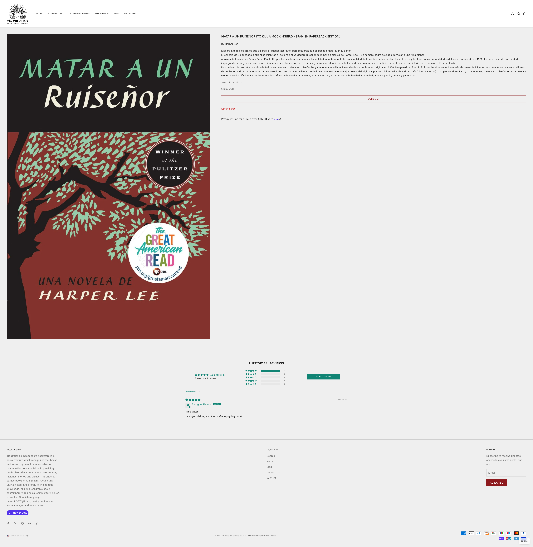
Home (270, 461)
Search (271, 456)
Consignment (130, 14)
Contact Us (273, 472)
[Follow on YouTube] (29, 523)
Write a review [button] (323, 376)
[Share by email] (241, 82)
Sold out (373, 99)
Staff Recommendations (79, 14)
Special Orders (102, 14)
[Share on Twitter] (233, 82)
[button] (251, 371)
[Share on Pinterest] (237, 82)
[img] (193, 399)
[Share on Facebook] (229, 82)
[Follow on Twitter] (15, 523)
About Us (38, 14)
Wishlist (271, 478)
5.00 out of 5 (217, 375)
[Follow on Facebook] (8, 523)
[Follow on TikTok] (37, 523)
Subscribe (496, 482)
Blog (116, 14)
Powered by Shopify (267, 536)
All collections (55, 14)
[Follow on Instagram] (22, 523)
